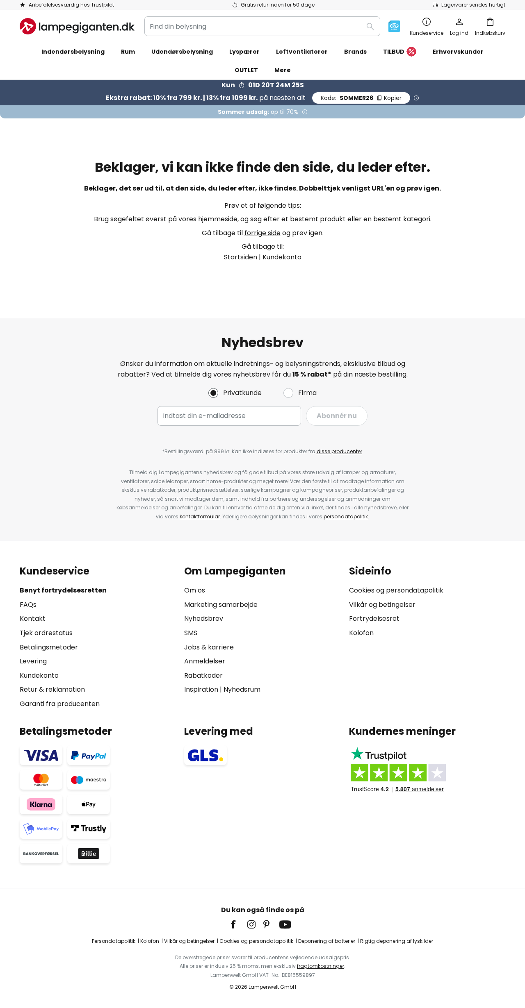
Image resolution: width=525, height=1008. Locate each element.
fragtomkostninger (320, 966)
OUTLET (246, 70)
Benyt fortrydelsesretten (63, 590)
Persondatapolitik (113, 941)
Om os (194, 590)
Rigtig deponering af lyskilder (396, 941)
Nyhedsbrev (203, 618)
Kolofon (361, 633)
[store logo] (77, 26)
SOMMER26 (361, 98)
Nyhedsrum (242, 689)
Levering (33, 661)
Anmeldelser (204, 661)
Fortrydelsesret (374, 618)
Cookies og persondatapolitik (396, 590)
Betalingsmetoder (49, 647)
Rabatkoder (203, 675)
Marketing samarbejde (221, 604)
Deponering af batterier (326, 941)
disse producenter (339, 451)
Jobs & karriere (209, 647)
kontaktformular (200, 516)
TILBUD (393, 52)
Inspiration (201, 689)
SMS (190, 633)
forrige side (262, 233)
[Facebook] (238, 924)
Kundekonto (281, 257)
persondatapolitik (346, 516)
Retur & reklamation (52, 689)
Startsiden (240, 257)
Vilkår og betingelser (382, 604)
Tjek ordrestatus (46, 633)
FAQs (28, 604)
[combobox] (262, 26)
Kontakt (33, 618)
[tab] (98, 637)
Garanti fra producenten (60, 703)
